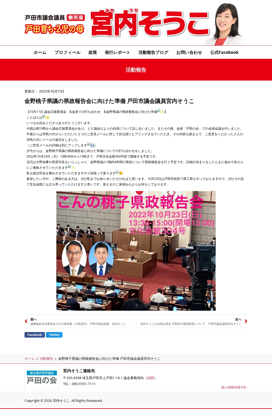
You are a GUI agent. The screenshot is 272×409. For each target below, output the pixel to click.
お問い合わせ (189, 52)
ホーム (40, 52)
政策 (93, 52)
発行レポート (118, 52)
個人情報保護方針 (234, 387)
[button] (34, 335)
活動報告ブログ (153, 52)
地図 (150, 377)
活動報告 (46, 358)
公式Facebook (224, 52)
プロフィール (68, 52)
